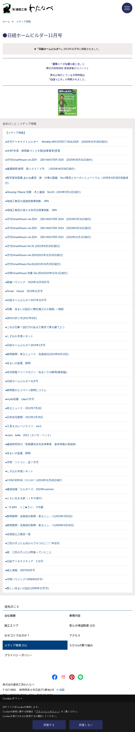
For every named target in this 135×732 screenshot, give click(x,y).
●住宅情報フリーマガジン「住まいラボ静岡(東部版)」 (37, 372)
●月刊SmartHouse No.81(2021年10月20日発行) (32, 264)
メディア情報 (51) (15, 645)
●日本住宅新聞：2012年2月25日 (24, 417)
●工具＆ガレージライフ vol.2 (23, 426)
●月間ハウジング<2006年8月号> (24, 579)
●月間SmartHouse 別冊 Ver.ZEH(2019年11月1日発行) (36, 273)
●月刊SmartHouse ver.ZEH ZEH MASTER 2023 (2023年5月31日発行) (48, 228)
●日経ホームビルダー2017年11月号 (26, 300)
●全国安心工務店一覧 (18, 534)
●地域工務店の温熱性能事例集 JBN (27, 201)
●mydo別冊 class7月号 (19, 399)
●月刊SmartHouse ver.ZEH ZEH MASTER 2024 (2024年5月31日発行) (48, 219)
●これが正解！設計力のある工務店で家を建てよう (35, 327)
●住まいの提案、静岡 (18, 363)
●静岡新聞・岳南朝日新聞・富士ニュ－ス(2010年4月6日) (38, 516)
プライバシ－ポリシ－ (18, 655)
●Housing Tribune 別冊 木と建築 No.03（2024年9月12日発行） (43, 192)
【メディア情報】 (15, 132)
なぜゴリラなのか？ (17, 635)
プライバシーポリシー (47, 711)
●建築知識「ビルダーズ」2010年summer (29, 489)
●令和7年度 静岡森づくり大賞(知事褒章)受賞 (32, 150)
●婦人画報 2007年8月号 (20, 570)
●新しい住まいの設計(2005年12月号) (27, 588)
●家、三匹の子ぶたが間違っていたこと (28, 552)
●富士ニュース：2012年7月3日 (23, 408)
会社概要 (10, 615)
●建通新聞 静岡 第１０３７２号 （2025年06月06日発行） (41, 168)
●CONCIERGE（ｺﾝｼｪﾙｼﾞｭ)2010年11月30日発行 (33, 480)
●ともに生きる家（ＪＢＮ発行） (24, 498)
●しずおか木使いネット (19, 336)
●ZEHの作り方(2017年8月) (21, 318)
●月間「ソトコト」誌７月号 (21, 462)
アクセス (74, 635)
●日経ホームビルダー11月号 (21, 381)
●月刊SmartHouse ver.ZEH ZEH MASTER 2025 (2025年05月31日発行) (48, 159)
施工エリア (11, 625)
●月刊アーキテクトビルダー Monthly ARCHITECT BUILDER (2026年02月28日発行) (56, 141)
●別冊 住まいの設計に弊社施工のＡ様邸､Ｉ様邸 (34, 309)
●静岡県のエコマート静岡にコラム (25, 390)
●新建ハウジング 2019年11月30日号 (27, 282)
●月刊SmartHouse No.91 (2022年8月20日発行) (32, 246)
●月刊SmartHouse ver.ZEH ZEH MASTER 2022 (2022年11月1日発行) (48, 237)
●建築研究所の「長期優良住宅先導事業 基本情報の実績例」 (41, 444)
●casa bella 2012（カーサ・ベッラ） (28, 435)
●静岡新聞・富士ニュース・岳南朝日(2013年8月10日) (37, 354)
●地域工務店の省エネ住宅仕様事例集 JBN (31, 210)
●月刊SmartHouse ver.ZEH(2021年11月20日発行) (34, 255)
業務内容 (75, 615)
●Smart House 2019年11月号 (24, 291)
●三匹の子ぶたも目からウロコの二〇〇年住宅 (32, 543)
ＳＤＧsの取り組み (81, 645)
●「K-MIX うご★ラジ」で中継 (24, 507)
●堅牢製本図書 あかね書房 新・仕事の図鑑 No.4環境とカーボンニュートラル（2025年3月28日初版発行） (66, 180)
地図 (62, 689)
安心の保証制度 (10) (82, 625)
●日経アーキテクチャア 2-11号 (24, 561)
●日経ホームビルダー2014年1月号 (25, 345)
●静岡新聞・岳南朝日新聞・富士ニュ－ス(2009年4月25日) (39, 525)
